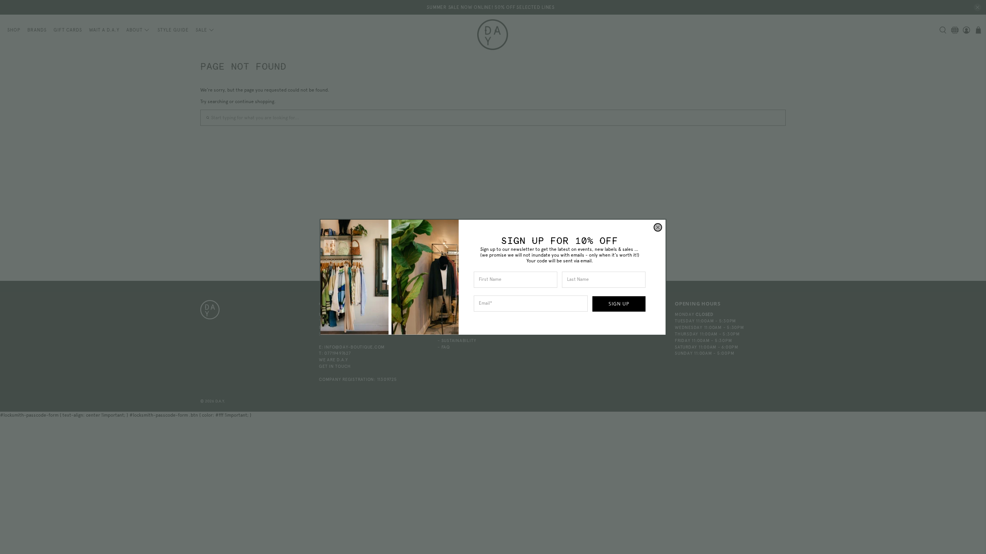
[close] (658, 227)
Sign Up (619, 303)
